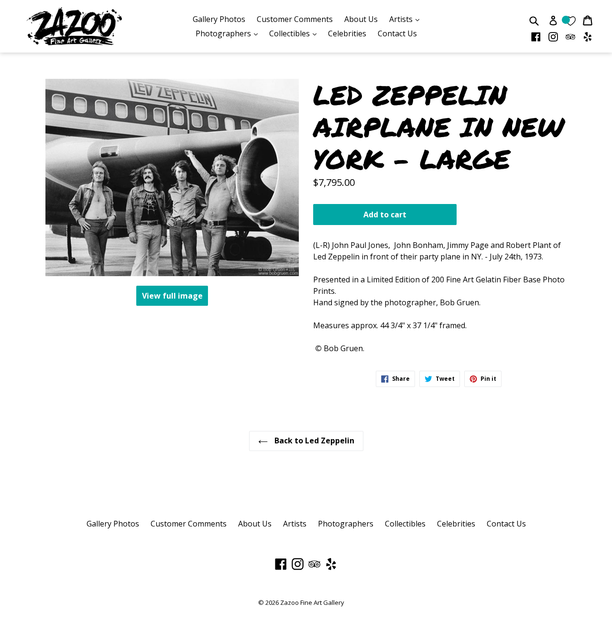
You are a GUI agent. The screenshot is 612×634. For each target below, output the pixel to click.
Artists (406, 18)
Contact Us (397, 33)
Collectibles (295, 33)
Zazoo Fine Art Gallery (312, 602)
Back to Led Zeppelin (313, 440)
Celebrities (347, 33)
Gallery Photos (219, 19)
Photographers (229, 33)
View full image (172, 295)
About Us (361, 19)
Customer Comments (295, 19)
